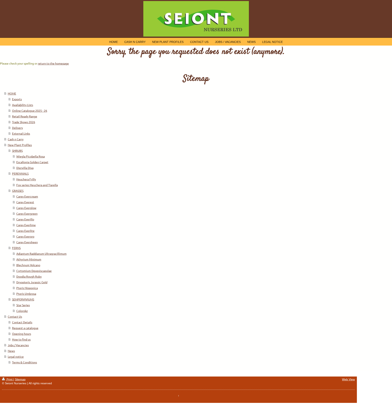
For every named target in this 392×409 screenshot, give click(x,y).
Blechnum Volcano (28, 265)
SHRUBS (17, 150)
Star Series (23, 305)
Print (9, 379)
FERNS (16, 248)
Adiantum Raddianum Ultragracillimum (41, 253)
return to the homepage (53, 63)
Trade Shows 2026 (23, 122)
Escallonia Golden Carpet (32, 162)
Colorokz (22, 311)
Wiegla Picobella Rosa (30, 156)
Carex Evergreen (27, 213)
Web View (348, 379)
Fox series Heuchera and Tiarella (37, 185)
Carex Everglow (26, 208)
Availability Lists (22, 105)
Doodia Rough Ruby (29, 276)
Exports (17, 99)
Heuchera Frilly (26, 179)
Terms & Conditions (24, 362)
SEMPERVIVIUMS (23, 299)
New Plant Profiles (20, 145)
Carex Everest (25, 202)
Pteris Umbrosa (26, 293)
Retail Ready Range (24, 116)
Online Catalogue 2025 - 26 (29, 110)
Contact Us (15, 316)
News (11, 351)
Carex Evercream (27, 196)
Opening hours (21, 333)
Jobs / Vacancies (18, 345)
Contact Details (22, 322)
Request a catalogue (25, 328)
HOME (12, 93)
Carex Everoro (25, 236)
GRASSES (17, 190)
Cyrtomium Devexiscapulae (34, 271)
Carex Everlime (26, 225)
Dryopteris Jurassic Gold (31, 282)
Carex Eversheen (27, 242)
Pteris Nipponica (27, 288)
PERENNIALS (20, 173)
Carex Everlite (25, 230)
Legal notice (16, 356)
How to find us (21, 339)
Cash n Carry (15, 139)
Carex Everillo (25, 219)
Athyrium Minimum (28, 259)
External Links (21, 133)
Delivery (17, 128)
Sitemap (20, 379)
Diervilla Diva (24, 168)
